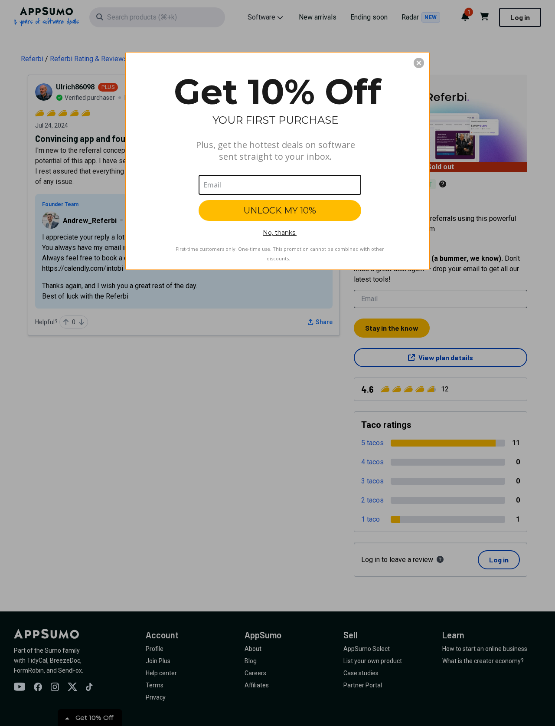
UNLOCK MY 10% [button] (280, 210)
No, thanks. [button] (280, 233)
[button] (419, 63)
